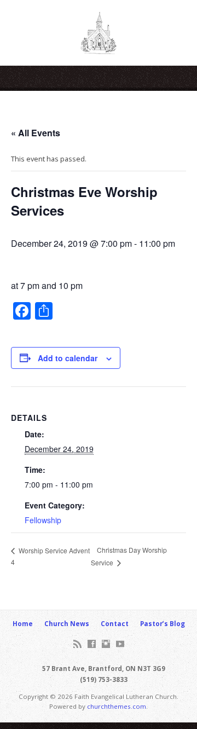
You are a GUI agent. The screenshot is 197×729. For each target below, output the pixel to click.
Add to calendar (67, 357)
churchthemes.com (116, 706)
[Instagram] (106, 644)
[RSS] (77, 644)
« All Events (35, 132)
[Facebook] (92, 644)
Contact (115, 624)
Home (23, 624)
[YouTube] (120, 644)
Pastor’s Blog (162, 624)
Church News (66, 624)
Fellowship (43, 519)
